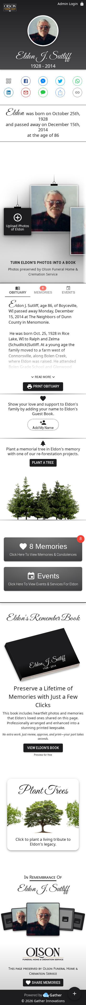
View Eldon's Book (43, 748)
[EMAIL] (26, 92)
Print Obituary (45, 386)
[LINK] (77, 92)
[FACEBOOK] (26, 81)
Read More (43, 377)
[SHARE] (60, 92)
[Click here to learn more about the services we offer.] (43, 954)
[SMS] (43, 92)
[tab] (17, 290)
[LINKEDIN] (8, 92)
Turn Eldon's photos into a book (43, 263)
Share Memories (45, 983)
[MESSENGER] (43, 81)
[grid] (43, 220)
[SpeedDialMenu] (74, 993)
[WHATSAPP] (77, 81)
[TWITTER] (60, 81)
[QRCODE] (8, 81)
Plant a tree (43, 462)
